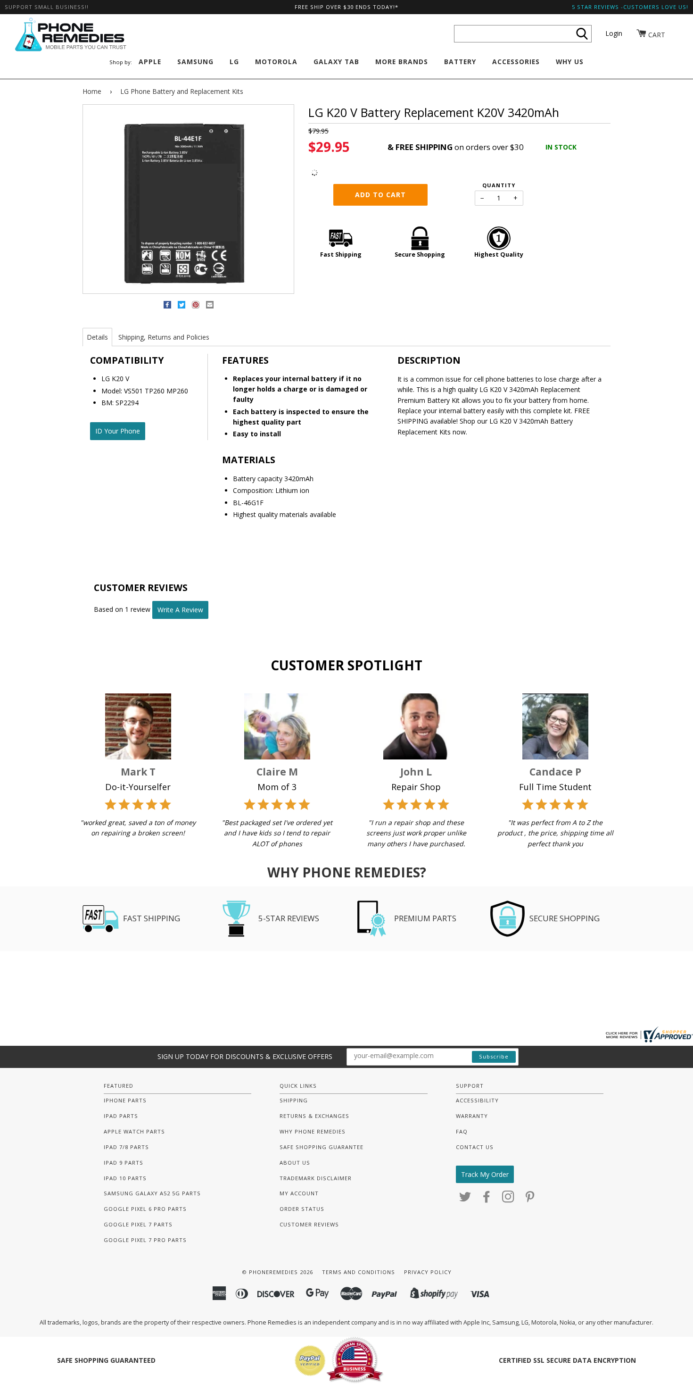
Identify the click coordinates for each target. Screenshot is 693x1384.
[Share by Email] (210, 306)
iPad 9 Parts (123, 1162)
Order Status (302, 1208)
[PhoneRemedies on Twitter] (465, 1199)
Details (97, 337)
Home (91, 91)
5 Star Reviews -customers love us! (630, 6)
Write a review (180, 609)
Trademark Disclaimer (316, 1178)
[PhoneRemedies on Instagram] (508, 1199)
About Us (295, 1162)
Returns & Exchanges (314, 1115)
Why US (570, 61)
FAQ (462, 1131)
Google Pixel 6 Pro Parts (145, 1208)
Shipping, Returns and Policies (163, 337)
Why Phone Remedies (313, 1131)
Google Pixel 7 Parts (138, 1224)
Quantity (498, 185)
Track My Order (485, 1174)
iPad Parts (121, 1115)
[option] (188, 199)
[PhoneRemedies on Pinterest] (530, 1199)
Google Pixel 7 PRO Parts (145, 1239)
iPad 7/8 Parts (126, 1147)
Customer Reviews (309, 1224)
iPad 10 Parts (125, 1178)
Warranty (472, 1115)
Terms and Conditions (358, 1272)
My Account (299, 1193)
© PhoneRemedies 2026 (277, 1272)
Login (613, 33)
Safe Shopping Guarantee (321, 1147)
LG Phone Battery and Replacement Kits (181, 91)
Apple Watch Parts (134, 1131)
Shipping (294, 1100)
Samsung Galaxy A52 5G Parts (152, 1193)
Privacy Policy (428, 1272)
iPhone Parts (125, 1100)
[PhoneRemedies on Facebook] (486, 1199)
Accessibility (477, 1100)
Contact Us (475, 1147)
